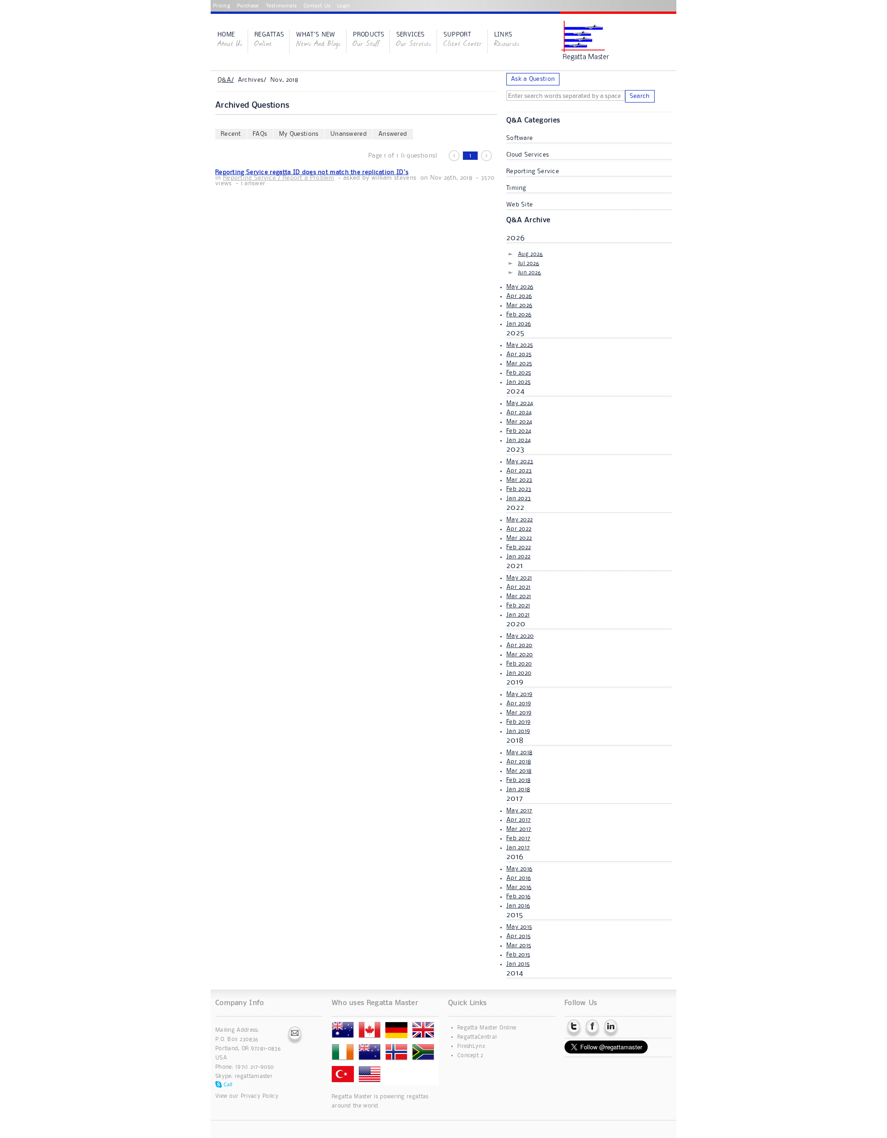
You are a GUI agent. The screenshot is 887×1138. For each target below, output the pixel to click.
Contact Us (317, 6)
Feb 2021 (518, 605)
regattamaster (254, 1076)
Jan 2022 (518, 556)
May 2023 (519, 461)
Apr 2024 (519, 412)
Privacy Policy (260, 1096)
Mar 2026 (519, 305)
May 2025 (519, 345)
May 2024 (519, 403)
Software (519, 138)
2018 (514, 740)
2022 (515, 507)
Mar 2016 (518, 887)
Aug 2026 (530, 254)
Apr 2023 (519, 470)
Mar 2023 (519, 480)
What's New (318, 40)
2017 (514, 798)
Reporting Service (532, 171)
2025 (515, 333)
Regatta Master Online (486, 1027)
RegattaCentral (477, 1037)
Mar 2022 (519, 538)
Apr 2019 (518, 703)
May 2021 (519, 578)
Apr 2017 (518, 820)
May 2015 (519, 927)
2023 (515, 449)
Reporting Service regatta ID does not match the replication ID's (311, 172)
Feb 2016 (518, 896)
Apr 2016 (518, 878)
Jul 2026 (528, 263)
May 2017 (519, 810)
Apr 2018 (518, 761)
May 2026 (519, 287)
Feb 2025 (518, 372)
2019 (514, 682)
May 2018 (519, 752)
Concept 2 (470, 1055)
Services (413, 40)
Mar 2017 (518, 829)
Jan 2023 (518, 498)
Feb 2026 (518, 314)
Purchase (248, 6)
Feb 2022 (518, 547)
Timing (516, 188)
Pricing (221, 6)
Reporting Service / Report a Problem (278, 178)
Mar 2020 (519, 654)
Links (507, 40)
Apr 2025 (518, 354)
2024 (515, 391)
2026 (515, 238)
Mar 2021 (518, 596)
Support (463, 40)
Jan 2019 (518, 731)
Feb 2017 (518, 838)
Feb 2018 (518, 780)
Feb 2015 (518, 954)
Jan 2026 (518, 324)
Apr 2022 (518, 529)
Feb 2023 (518, 489)
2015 (514, 915)
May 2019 (519, 694)
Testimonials (281, 6)
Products (368, 40)
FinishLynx (471, 1046)
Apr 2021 (518, 587)
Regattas (269, 40)
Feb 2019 (518, 722)
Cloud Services (527, 154)
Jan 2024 (518, 440)
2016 (514, 856)
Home (230, 40)
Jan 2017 (518, 847)
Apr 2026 (519, 296)
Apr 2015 (518, 936)
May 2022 (519, 519)
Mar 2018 (518, 771)
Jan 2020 (518, 673)
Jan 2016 (518, 905)
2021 (514, 565)
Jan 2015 (517, 964)
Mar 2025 (519, 363)
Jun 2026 (529, 272)
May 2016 (519, 869)
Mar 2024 (519, 421)
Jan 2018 (518, 789)
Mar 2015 (518, 945)
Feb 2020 (519, 663)
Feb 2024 (518, 431)
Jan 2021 (517, 614)
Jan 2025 (518, 382)
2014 (514, 973)
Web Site (519, 204)
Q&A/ (226, 80)
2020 (515, 624)
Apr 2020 (519, 645)
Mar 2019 (518, 712)
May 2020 (520, 636)
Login (344, 6)
